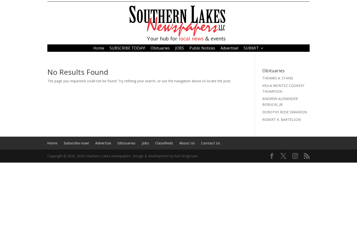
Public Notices (202, 48)
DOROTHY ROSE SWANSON (284, 112)
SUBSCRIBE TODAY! (127, 48)
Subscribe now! (76, 143)
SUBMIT (251, 48)
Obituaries (160, 48)
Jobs (145, 143)
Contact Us (210, 143)
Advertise (103, 143)
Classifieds (164, 143)
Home (98, 48)
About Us (187, 143)
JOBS (179, 48)
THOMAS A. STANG (277, 78)
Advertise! (229, 48)
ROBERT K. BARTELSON (281, 119)
